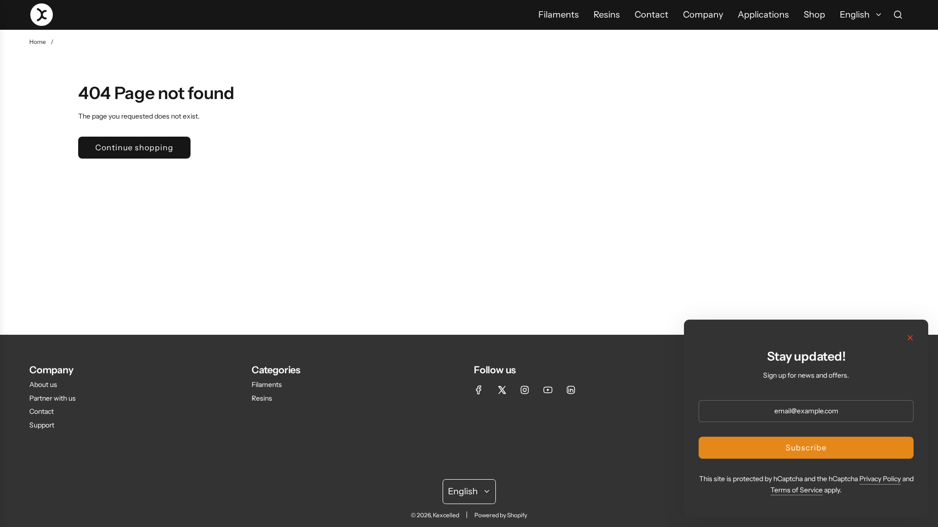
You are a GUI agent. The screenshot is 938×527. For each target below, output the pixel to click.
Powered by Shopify (500, 515)
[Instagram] (524, 390)
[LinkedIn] (570, 390)
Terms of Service (796, 490)
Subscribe (806, 447)
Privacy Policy (880, 478)
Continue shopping (134, 147)
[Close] (910, 337)
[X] (501, 390)
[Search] (898, 14)
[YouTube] (547, 390)
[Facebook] (479, 390)
